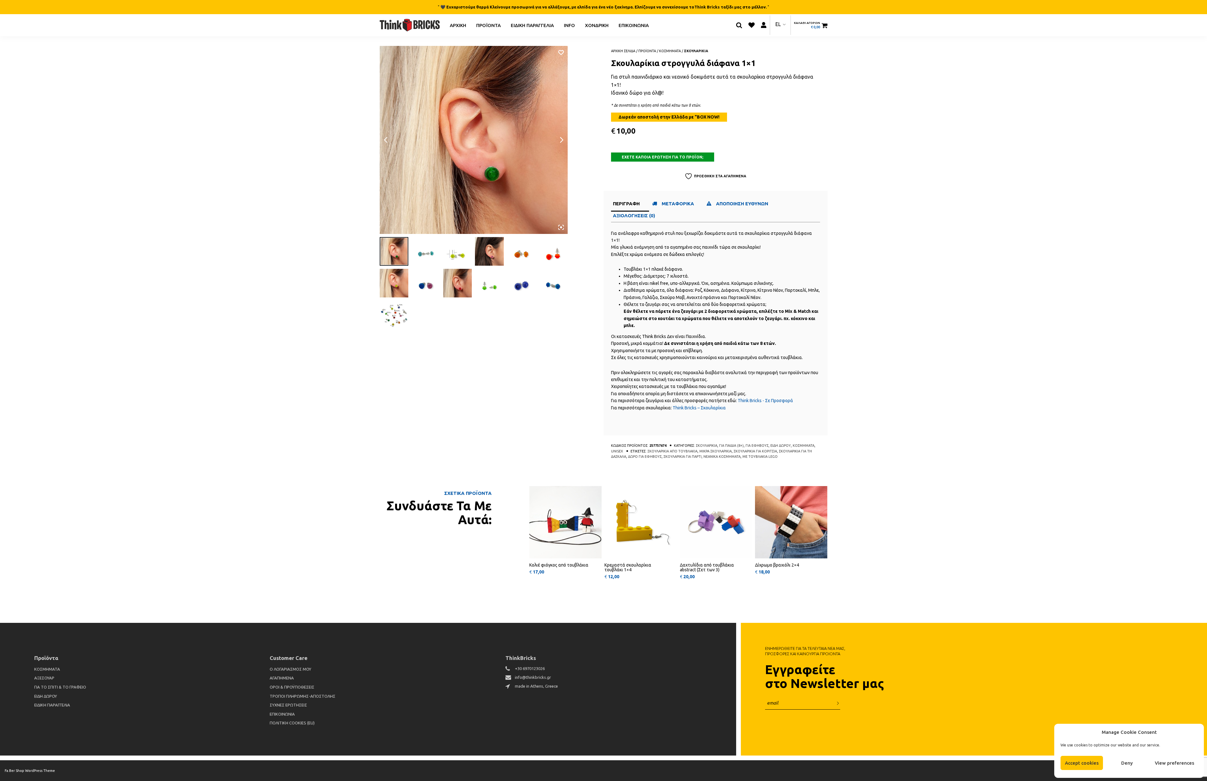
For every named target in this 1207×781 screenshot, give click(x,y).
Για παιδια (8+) (731, 445)
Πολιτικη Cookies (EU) (292, 723)
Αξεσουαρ (44, 678)
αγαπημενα (282, 678)
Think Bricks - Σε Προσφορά (765, 400)
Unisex (617, 451)
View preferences (1174, 763)
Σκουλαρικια (696, 51)
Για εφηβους (757, 445)
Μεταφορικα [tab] (678, 203)
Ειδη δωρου (780, 445)
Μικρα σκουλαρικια (715, 451)
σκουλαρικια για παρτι (683, 456)
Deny (1127, 763)
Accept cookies (1082, 763)
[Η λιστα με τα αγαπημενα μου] (751, 25)
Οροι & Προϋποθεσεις (292, 687)
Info (569, 25)
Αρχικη (458, 25)
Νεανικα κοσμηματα (722, 456)
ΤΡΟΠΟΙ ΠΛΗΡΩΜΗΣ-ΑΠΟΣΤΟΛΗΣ (302, 696)
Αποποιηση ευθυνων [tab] (742, 203)
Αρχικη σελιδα (623, 51)
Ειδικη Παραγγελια (532, 25)
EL (778, 24)
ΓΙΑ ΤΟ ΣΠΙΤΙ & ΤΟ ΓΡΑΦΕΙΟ (60, 687)
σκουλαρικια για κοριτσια (755, 451)
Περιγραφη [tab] (626, 203)
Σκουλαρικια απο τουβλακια (672, 451)
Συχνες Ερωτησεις (288, 705)
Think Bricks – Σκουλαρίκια (699, 407)
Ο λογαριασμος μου (290, 669)
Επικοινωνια (634, 25)
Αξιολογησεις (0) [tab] (634, 215)
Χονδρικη (597, 25)
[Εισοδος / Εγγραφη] (764, 25)
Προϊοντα (488, 25)
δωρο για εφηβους (645, 456)
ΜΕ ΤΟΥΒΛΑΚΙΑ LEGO (760, 456)
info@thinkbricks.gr (533, 677)
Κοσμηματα (670, 51)
